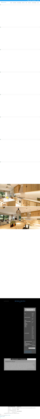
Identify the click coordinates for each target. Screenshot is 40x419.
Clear (34, 349)
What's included (15, 359)
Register (28, 0)
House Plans (14, 2)
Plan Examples (23, 359)
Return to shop (8, 415)
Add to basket (27, 351)
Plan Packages (19, 2)
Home (11, 2)
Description (7, 359)
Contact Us (29, 2)
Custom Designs (34, 0)
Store (38, 2)
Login (30, 0)
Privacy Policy (14, 409)
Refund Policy (14, 410)
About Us (23, 2)
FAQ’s (26, 2)
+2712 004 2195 (24, 411)
